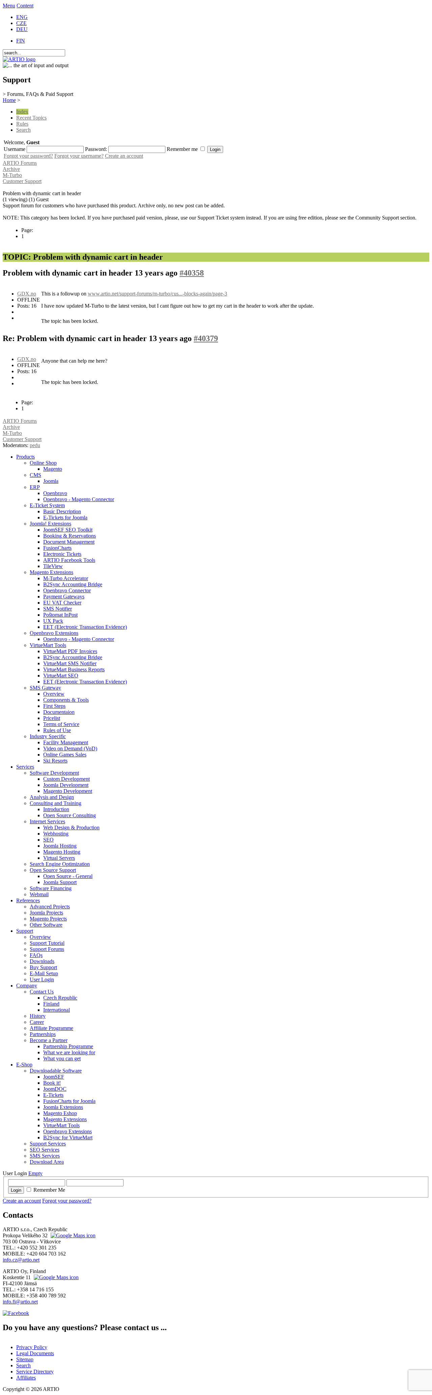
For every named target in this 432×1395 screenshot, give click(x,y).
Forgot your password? (28, 156)
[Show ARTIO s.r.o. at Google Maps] (72, 1235)
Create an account (124, 156)
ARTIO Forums (20, 163)
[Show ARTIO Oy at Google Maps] (55, 1277)
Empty (35, 1173)
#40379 (206, 338)
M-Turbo (12, 175)
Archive (11, 169)
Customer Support (22, 181)
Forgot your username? (79, 156)
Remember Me (49, 1190)
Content (25, 5)
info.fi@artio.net (20, 1301)
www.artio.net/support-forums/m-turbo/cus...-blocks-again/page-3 (157, 293)
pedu (35, 445)
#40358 (192, 272)
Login (16, 1190)
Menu (9, 5)
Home (9, 100)
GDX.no (26, 293)
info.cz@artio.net (21, 1260)
